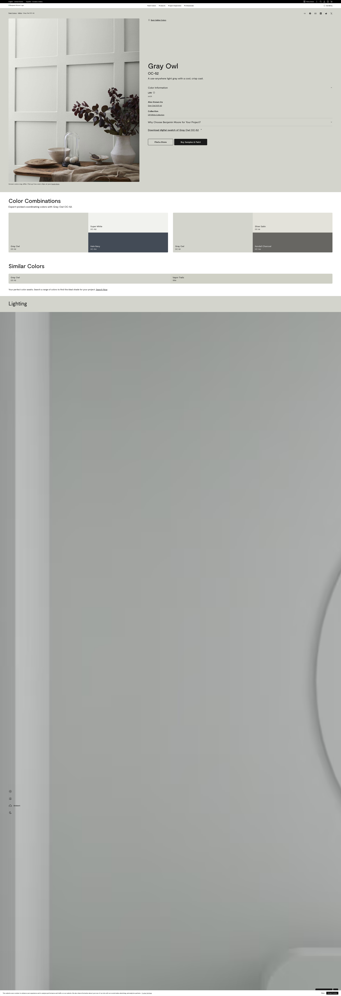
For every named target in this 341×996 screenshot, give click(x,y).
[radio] (10, 791)
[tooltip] (154, 92)
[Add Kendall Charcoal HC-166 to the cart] (321, 237)
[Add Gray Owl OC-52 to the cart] (77, 217)
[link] (328, 2)
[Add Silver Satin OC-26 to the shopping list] (327, 217)
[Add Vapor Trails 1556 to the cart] (322, 279)
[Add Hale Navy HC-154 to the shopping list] (163, 237)
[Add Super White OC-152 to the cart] (157, 217)
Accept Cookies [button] (332, 993)
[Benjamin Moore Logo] (16, 5)
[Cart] (331, 2)
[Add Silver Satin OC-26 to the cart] (321, 217)
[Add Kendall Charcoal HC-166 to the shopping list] (327, 237)
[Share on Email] (315, 13)
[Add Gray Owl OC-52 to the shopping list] (83, 217)
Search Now (101, 289)
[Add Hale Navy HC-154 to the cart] (157, 237)
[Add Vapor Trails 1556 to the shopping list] (328, 279)
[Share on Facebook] (310, 13)
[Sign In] (324, 2)
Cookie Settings (147, 993)
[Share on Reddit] (326, 13)
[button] (34, 2)
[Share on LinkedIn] (320, 13)
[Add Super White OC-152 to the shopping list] (163, 217)
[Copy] (304, 13)
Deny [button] (322, 993)
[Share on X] (331, 13)
